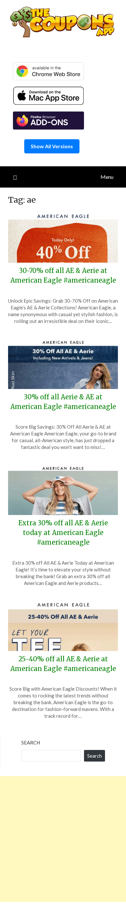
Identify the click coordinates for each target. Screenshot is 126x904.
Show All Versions (52, 146)
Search (30, 742)
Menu (106, 177)
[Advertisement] (63, 839)
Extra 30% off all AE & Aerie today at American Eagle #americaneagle (63, 532)
